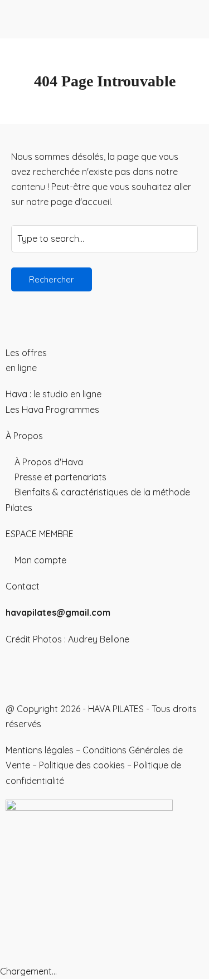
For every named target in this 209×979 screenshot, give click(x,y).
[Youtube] (50, 672)
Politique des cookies (82, 765)
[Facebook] (80, 672)
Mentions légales (40, 750)
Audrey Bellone (98, 639)
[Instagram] (19, 672)
